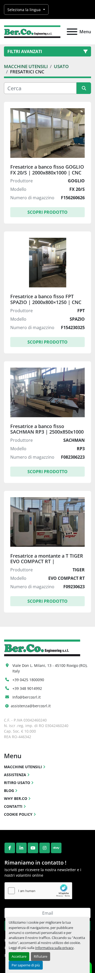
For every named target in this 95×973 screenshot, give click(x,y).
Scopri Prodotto (47, 212)
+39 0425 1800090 (28, 679)
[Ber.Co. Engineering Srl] (42, 647)
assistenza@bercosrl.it (31, 705)
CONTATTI (13, 806)
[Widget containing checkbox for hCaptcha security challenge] (38, 890)
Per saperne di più (26, 965)
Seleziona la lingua (24, 9)
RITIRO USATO (17, 782)
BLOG (9, 790)
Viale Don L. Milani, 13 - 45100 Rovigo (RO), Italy (50, 668)
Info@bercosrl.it (26, 697)
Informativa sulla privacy (54, 947)
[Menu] (72, 32)
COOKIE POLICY (18, 814)
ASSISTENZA (15, 774)
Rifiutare (40, 956)
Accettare (19, 956)
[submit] (84, 88)
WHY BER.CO (15, 798)
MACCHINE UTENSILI (23, 766)
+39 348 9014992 (27, 688)
